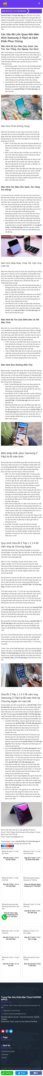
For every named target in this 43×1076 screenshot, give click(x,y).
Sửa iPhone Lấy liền (8, 1051)
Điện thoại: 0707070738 (12, 1011)
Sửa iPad (5, 1054)
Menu (39, 3)
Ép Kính (4, 1058)
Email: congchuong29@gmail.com (15, 1014)
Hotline (9, 1073)
